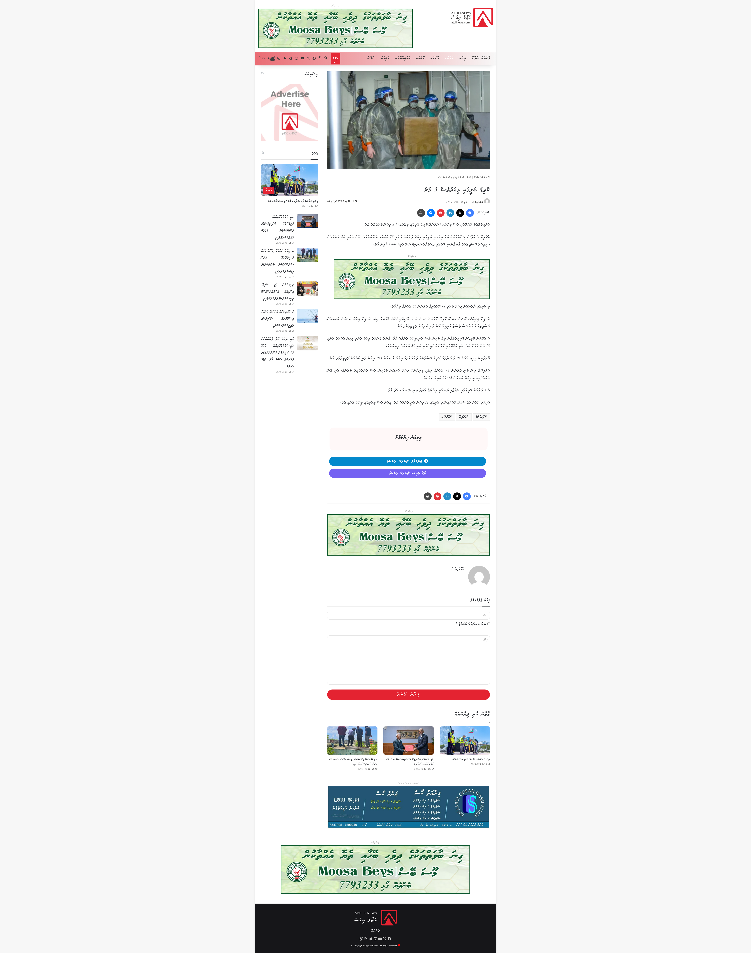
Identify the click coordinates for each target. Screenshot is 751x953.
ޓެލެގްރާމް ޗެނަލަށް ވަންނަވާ (404, 461)
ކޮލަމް (421, 58)
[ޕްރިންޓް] (421, 213)
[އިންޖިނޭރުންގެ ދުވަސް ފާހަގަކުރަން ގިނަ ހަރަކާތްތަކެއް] (465, 740)
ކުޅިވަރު (385, 58)
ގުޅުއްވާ (375, 930)
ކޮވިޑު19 (480, 417)
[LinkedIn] (450, 213)
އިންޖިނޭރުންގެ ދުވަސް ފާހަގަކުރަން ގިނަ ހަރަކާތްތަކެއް (471, 759)
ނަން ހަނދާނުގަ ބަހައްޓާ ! (471, 624)
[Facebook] (470, 213)
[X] (460, 213)
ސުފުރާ (371, 58)
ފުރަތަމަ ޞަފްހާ (481, 58)
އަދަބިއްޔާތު (404, 58)
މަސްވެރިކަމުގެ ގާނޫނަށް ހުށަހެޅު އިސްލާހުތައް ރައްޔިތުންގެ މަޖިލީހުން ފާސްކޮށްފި (277, 318)
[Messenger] (431, 213)
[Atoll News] (472, 17)
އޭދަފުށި (446, 417)
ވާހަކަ (436, 58)
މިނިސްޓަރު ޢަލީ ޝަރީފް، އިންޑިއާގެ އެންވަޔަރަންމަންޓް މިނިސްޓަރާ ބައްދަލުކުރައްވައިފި (277, 291)
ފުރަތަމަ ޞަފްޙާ (480, 177)
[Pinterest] (441, 213)
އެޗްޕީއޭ (463, 417)
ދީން (464, 58)
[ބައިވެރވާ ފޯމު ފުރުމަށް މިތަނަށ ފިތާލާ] (412, 280)
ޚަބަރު (450, 58)
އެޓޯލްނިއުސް (478, 202)
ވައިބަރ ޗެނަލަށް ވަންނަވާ (404, 473)
